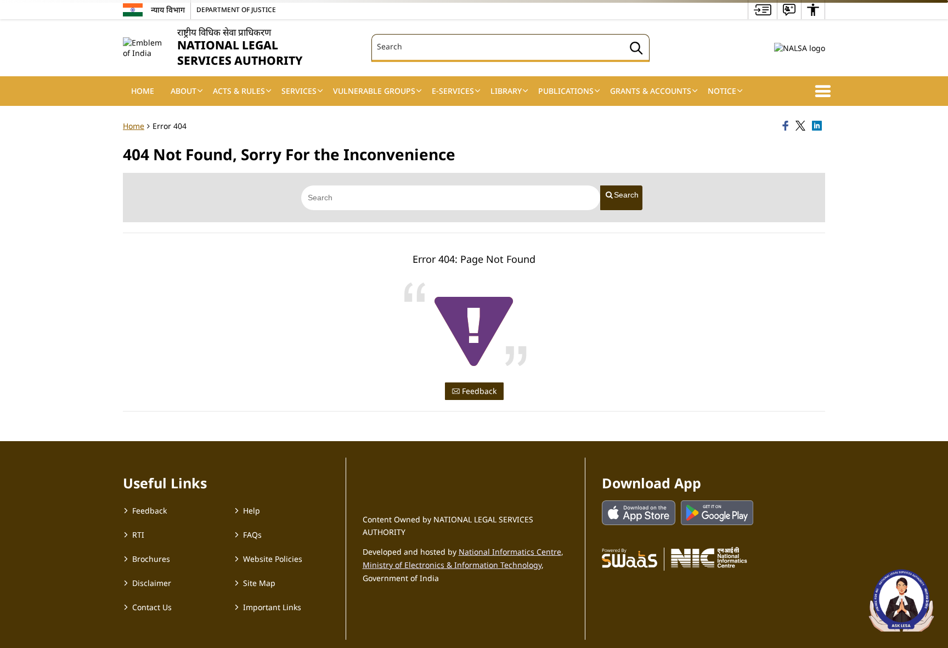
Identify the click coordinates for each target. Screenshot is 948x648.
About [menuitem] (183, 91)
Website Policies (272, 559)
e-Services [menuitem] (453, 91)
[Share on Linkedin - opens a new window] (818, 126)
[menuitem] (762, 9)
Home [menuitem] (142, 91)
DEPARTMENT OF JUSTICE (236, 9)
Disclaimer (151, 583)
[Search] (636, 49)
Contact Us (152, 607)
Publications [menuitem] (566, 91)
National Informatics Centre (510, 551)
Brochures (151, 559)
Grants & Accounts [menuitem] (650, 91)
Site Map (259, 583)
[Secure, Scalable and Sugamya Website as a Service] (629, 557)
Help (251, 510)
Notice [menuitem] (722, 91)
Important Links (272, 607)
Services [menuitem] (299, 91)
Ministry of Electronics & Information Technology (452, 565)
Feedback (478, 391)
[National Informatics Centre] (709, 557)
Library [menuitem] (506, 91)
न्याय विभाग (168, 9)
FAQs (252, 534)
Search (626, 194)
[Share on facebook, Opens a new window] (787, 126)
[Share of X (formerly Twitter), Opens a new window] (802, 126)
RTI (138, 534)
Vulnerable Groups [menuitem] (374, 91)
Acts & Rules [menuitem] (239, 91)
